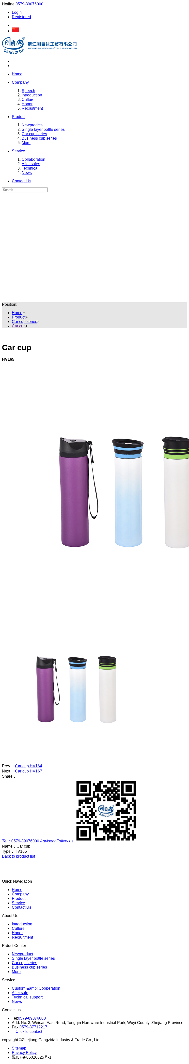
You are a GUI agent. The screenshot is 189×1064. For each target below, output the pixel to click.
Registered (21, 17)
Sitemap (19, 1048)
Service (18, 151)
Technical (30, 168)
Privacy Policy (24, 1053)
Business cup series (39, 138)
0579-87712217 (33, 1027)
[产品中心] (94, 198)
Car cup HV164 (28, 766)
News (27, 173)
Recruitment (32, 108)
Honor (27, 104)
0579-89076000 (29, 4)
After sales (31, 164)
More (26, 143)
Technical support (27, 997)
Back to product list (18, 856)
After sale (20, 993)
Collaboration (33, 159)
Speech (28, 91)
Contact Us (21, 181)
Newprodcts (32, 125)
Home (17, 74)
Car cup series (34, 134)
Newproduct (22, 954)
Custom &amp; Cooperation (36, 988)
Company (20, 82)
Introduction (32, 95)
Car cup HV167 (28, 771)
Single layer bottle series (43, 129)
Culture (28, 99)
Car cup (19, 326)
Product (18, 117)
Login (17, 12)
